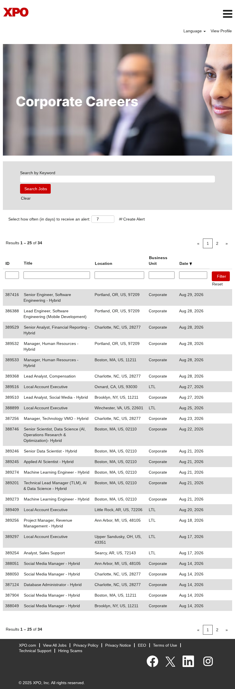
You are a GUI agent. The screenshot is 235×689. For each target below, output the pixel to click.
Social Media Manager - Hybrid (52, 563)
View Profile (221, 31)
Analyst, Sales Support (44, 553)
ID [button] (7, 263)
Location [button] (103, 263)
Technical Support (35, 650)
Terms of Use (165, 645)
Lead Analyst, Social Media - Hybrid (56, 397)
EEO (142, 645)
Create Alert (133, 219)
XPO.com (27, 645)
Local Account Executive (46, 386)
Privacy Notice (118, 645)
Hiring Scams (70, 650)
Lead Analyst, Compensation (50, 376)
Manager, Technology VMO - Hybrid (56, 418)
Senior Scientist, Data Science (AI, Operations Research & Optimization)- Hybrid (54, 435)
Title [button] (28, 263)
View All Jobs (54, 645)
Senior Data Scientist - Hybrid (50, 451)
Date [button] (184, 263)
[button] (156, 14)
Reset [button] (217, 284)
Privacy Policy (85, 645)
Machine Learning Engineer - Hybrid (56, 472)
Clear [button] (26, 198)
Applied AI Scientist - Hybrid (49, 461)
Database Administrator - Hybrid (53, 584)
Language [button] (193, 31)
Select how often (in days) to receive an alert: (49, 219)
